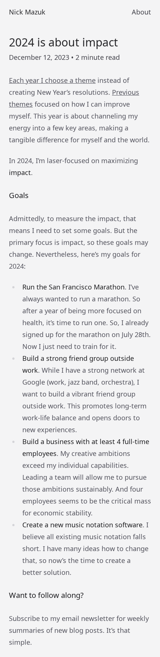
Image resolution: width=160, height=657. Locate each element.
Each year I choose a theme (52, 80)
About (141, 11)
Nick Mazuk (27, 11)
